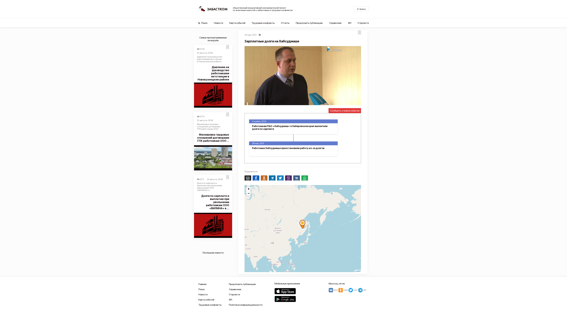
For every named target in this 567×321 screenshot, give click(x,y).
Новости (218, 23)
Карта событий (237, 23)
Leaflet (357, 271)
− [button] (249, 193)
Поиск (204, 23)
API (349, 23)
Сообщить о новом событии (345, 110)
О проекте (363, 23)
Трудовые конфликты (263, 23)
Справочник (335, 23)
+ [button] (249, 189)
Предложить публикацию (309, 23)
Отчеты (285, 23)
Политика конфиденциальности (245, 304)
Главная (202, 284)
